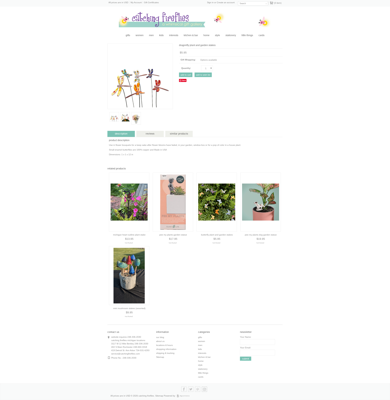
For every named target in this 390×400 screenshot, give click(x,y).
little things (247, 35)
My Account (136, 2)
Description (121, 133)
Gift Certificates (151, 2)
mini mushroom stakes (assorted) (129, 308)
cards (261, 35)
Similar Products (179, 133)
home (206, 35)
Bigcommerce (184, 396)
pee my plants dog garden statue (261, 235)
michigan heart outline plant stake (129, 235)
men (151, 35)
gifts (128, 35)
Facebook (184, 389)
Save (184, 80)
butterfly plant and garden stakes (217, 235)
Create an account (226, 2)
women (140, 35)
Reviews (150, 133)
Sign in (210, 2)
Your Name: (245, 337)
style (217, 35)
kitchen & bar (191, 35)
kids (161, 35)
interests (173, 35)
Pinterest (197, 389)
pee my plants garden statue (173, 235)
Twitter (190, 389)
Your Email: (245, 347)
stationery (230, 35)
